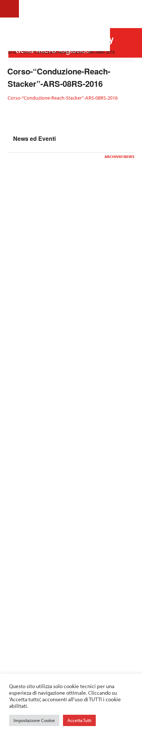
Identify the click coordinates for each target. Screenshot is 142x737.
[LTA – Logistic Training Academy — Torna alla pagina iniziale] (66, 25)
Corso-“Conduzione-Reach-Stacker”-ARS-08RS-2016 (63, 97)
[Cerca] (130, 8)
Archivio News (119, 156)
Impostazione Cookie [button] (34, 720)
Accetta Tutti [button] (79, 720)
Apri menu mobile (9, 9)
